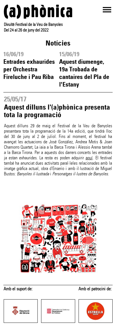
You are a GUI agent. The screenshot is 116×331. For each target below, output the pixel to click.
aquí (89, 157)
